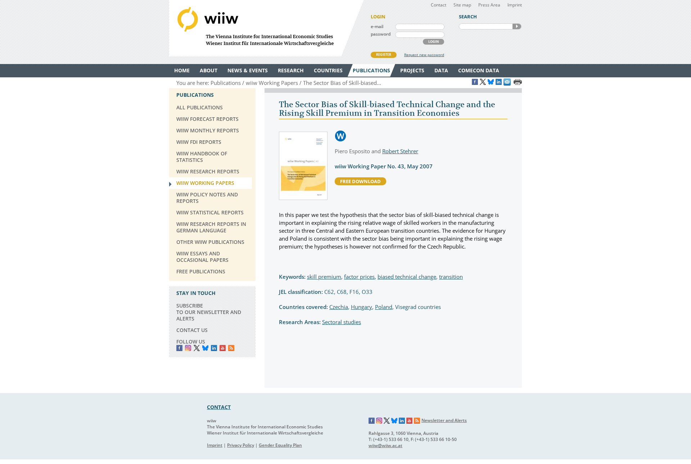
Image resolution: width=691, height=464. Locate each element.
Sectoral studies (341, 322)
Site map (462, 5)
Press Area (489, 5)
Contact (438, 5)
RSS (231, 348)
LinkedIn (214, 348)
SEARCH (516, 26)
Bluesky (205, 348)
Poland (383, 306)
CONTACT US (192, 330)
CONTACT (219, 407)
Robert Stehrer (400, 151)
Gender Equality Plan (280, 445)
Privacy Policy (240, 445)
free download (360, 181)
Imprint (514, 5)
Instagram (379, 421)
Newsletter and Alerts (444, 420)
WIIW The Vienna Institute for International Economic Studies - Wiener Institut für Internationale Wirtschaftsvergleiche (266, 28)
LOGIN (433, 41)
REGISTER (383, 54)
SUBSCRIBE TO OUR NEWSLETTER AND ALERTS (208, 312)
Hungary (361, 306)
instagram (188, 348)
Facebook (179, 348)
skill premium (324, 276)
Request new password (424, 54)
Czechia (338, 306)
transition (451, 276)
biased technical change (407, 276)
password (380, 34)
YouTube (223, 348)
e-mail (377, 26)
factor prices (359, 276)
